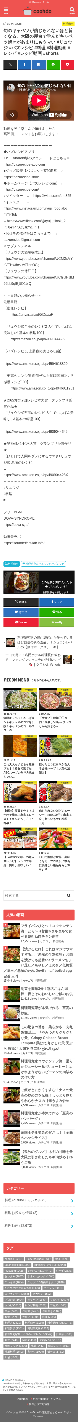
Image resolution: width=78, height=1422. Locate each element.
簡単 (37, 1345)
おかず (64, 1270)
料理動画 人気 (59, 1322)
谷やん (36, 1351)
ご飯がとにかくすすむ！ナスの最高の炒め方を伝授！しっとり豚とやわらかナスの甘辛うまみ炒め (47, 1095)
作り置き (51, 1311)
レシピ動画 (35, 1305)
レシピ (13, 1305)
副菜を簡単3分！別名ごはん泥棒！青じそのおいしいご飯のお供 (47, 991)
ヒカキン (42, 1293)
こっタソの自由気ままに (46, 1282)
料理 (49, 1316)
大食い (30, 1316)
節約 (29, 1340)
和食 (11, 1316)
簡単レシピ (59, 1345)
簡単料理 (14, 1351)
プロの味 (14, 1299)
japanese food (17, 1264)
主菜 (11, 1311)
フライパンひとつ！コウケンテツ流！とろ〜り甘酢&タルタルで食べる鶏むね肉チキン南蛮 (47, 931)
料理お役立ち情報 (21, 1213)
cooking (14, 1259)
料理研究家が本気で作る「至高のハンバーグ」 (47, 1115)
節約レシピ (50, 1340)
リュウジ (59, 1299)
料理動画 (13, 563)
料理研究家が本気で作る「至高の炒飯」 (47, 1010)
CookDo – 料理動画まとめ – (43, 1412)
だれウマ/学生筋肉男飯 (22, 1287)
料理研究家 (38, 1328)
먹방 (11, 1357)
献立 (11, 1340)
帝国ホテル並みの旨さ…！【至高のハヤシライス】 (47, 1135)
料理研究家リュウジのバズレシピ (45, 563)
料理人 (13, 1322)
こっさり (14, 1282)
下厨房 (58, 1305)
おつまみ (14, 1276)
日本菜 (64, 1334)
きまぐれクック (41, 1276)
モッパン (37, 1299)
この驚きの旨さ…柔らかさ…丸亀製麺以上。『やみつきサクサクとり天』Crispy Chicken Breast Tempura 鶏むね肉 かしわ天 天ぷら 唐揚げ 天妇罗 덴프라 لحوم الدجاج (38, 1037)
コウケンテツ (17, 1293)
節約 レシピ (16, 1345)
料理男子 (14, 1328)
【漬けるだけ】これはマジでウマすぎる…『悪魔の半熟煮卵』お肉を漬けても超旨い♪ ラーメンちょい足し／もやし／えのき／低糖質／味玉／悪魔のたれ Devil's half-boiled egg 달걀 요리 (38, 962)
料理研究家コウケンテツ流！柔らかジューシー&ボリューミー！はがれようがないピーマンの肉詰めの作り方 (47, 1069)
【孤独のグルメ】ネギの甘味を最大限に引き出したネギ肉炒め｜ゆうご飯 (47, 1157)
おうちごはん (40, 1270)
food (61, 1259)
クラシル (53, 1287)
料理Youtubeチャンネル (25, 1200)
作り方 (30, 1311)
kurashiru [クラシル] (50, 1264)
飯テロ (55, 1351)
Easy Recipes (38, 1259)
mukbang (14, 1270)
